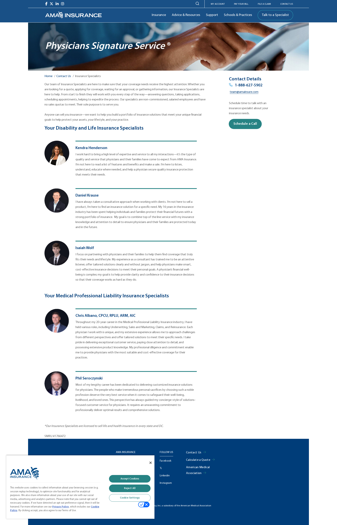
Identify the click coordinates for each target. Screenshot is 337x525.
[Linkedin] (57, 4)
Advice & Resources (186, 15)
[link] (73, 15)
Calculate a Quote (198, 460)
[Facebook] (46, 4)
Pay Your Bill (241, 4)
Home (48, 76)
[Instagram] (62, 4)
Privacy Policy (60, 507)
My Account (218, 4)
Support (212, 15)
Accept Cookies (130, 479)
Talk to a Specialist (275, 15)
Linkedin (165, 475)
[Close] (150, 463)
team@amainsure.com (244, 92)
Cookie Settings (130, 498)
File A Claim (264, 4)
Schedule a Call (245, 124)
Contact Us (286, 4)
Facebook (165, 460)
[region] (80, 487)
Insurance (159, 15)
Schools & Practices (238, 15)
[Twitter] (51, 4)
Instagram (166, 483)
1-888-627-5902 (249, 85)
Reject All (130, 488)
